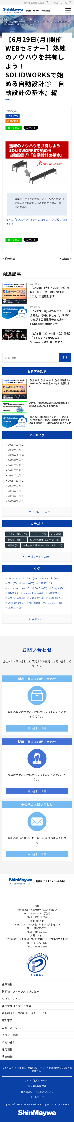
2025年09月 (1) (16, 486)
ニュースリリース (12, 1028)
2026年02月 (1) (16, 470)
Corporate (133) (16, 578)
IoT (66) (33, 578)
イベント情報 (12, 115)
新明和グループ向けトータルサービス (24, 1013)
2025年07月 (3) (16, 496)
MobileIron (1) (56, 597)
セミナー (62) (39, 534)
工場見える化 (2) (16, 597)
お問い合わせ (10, 1042)
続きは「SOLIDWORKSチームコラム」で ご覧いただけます (37, 222)
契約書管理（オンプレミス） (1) (45, 602)
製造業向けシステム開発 (16, 1006)
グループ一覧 (60, 2)
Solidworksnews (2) (33, 593)
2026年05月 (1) (16, 460)
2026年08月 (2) (16, 444)
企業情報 (7, 984)
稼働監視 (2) (54, 593)
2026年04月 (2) (16, 465)
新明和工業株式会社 (34, 2)
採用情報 (7, 1049)
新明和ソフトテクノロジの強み (20, 991)
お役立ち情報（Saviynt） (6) (44, 539)
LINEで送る (13, 127)
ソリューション (11, 999)
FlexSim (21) (41, 588)
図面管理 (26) (45, 583)
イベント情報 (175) (17, 534)
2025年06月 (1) (16, 501)
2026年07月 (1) (16, 450)
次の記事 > (65, 258)
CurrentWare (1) (16, 602)
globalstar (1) (15, 607)
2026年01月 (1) (16, 475)
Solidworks (12, 120)
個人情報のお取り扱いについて (37, 1091)
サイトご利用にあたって (37, 1080)
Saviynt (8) (57, 588)
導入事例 (7, 1020)
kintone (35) (28, 583)
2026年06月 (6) (16, 455)
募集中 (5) (13, 593)
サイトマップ (37, 1097)
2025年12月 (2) (16, 480)
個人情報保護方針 (37, 1086)
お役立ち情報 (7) (16, 539)
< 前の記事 (8, 258)
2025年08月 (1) (16, 491)
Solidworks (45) (50, 578)
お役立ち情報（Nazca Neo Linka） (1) (42, 545)
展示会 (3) (13, 545)
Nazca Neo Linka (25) (19, 588)
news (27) (56, 534)
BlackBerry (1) (37, 597)
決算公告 (7, 1056)
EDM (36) (12, 583)
